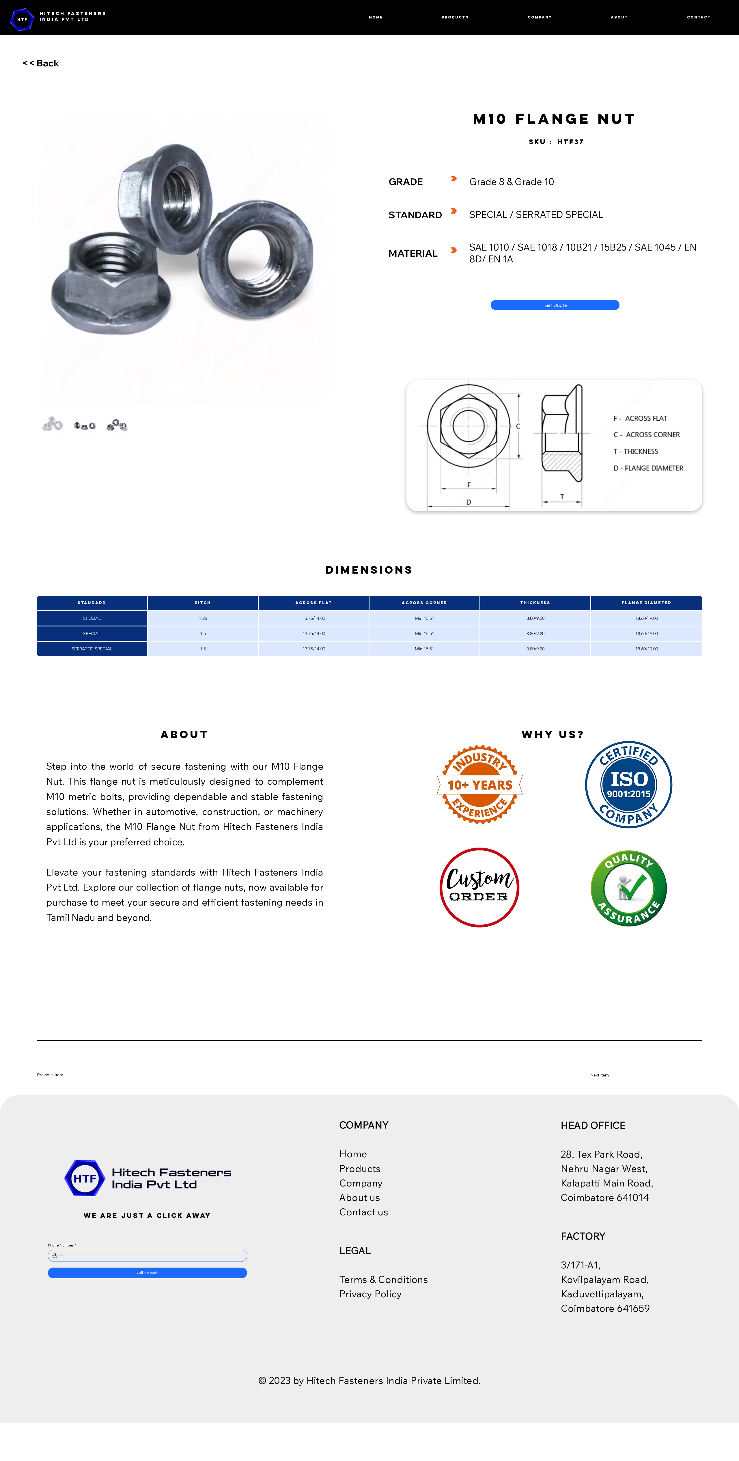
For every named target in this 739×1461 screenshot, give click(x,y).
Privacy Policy (370, 1294)
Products (360, 1168)
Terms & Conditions (383, 1279)
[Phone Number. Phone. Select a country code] (57, 1255)
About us (359, 1197)
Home (353, 1153)
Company (361, 1183)
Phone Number (62, 1245)
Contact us (363, 1212)
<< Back (40, 63)
